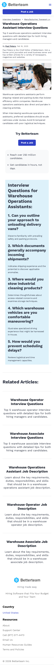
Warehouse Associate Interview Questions (27, 436)
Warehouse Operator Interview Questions (27, 402)
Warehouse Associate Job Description (27, 544)
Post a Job (27, 11)
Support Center (11, 630)
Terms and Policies (13, 649)
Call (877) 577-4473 (13, 635)
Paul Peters (10, 46)
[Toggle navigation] (50, 5)
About (6, 625)
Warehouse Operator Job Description (27, 507)
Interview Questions (12, 19)
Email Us (8, 639)
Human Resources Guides (17, 644)
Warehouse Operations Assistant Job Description (27, 469)
